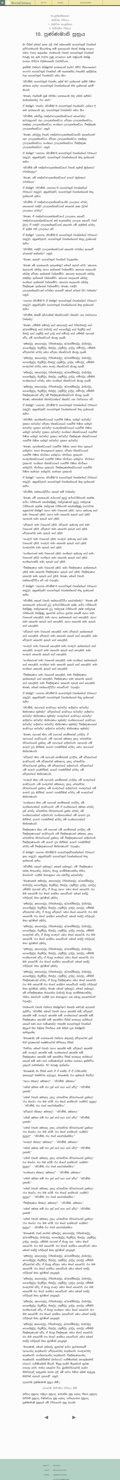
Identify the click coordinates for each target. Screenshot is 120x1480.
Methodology (60, 1470)
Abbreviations (60, 1474)
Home (46, 1474)
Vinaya (60, 2)
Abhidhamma (85, 2)
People (56, 1465)
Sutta (43, 2)
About (46, 1465)
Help (47, 1470)
